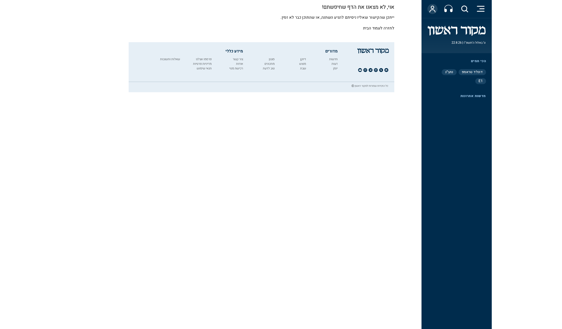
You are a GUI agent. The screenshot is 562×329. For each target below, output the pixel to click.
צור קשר (238, 59)
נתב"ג (449, 72)
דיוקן (303, 59)
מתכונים (270, 63)
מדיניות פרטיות (202, 63)
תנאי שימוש (204, 68)
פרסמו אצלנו (204, 59)
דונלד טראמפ (472, 72)
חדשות (333, 59)
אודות (239, 63)
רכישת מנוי (236, 68)
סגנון (272, 59)
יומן (335, 68)
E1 (481, 81)
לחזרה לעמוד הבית (378, 28)
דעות (334, 63)
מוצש (302, 63)
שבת (303, 68)
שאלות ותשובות (170, 59)
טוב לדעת (269, 68)
